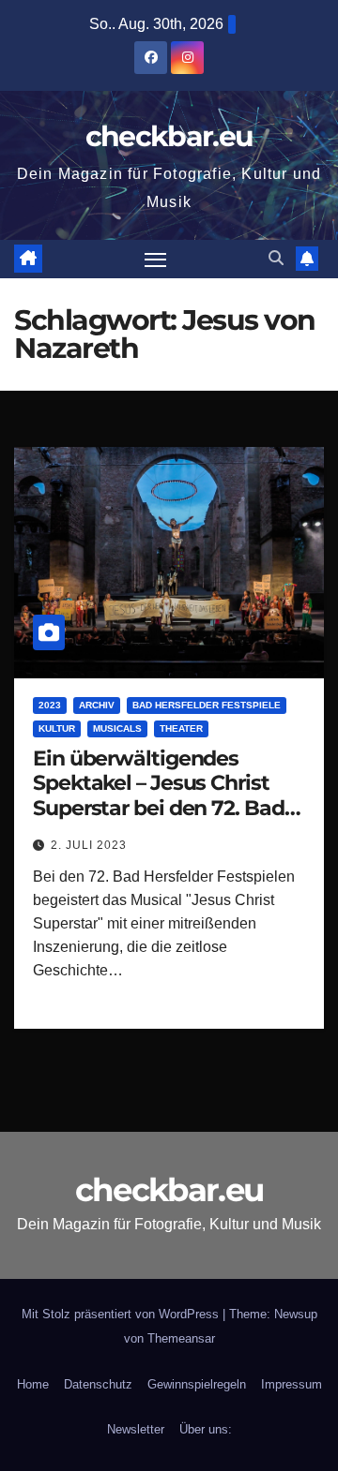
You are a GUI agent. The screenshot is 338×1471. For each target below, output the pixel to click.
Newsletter (135, 1429)
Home (33, 1384)
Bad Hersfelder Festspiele (206, 705)
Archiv (97, 705)
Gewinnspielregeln (196, 1384)
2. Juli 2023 (89, 845)
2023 (49, 705)
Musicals (117, 728)
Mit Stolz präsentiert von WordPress (122, 1314)
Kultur (56, 728)
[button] (276, 258)
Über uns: (205, 1429)
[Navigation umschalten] (156, 259)
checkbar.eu (169, 136)
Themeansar (181, 1338)
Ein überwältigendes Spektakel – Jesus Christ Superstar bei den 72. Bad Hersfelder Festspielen (158, 795)
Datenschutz (98, 1384)
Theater (181, 728)
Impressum (291, 1384)
